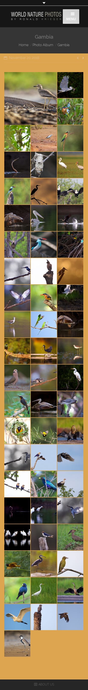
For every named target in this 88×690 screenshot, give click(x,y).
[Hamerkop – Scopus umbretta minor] (70, 537)
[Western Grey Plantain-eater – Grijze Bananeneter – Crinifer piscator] (70, 404)
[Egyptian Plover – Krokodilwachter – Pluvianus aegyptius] (44, 138)
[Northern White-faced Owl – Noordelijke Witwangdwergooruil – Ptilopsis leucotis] (17, 138)
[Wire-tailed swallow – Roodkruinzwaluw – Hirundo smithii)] (44, 537)
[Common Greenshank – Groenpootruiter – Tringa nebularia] (17, 324)
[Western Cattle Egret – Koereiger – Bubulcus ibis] (17, 537)
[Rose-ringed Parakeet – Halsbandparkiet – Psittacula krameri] (44, 324)
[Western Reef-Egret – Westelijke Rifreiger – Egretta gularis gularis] (44, 191)
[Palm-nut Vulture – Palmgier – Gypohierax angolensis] (70, 484)
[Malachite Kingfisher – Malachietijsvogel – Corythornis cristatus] (70, 111)
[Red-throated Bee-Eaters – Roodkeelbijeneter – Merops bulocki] (70, 138)
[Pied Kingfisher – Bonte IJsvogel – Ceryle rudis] (17, 271)
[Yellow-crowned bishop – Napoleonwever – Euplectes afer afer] (44, 431)
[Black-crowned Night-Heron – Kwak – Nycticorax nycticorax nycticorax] (70, 298)
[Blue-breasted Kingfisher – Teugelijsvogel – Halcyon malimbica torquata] (17, 191)
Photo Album (43, 45)
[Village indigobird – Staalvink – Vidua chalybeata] (17, 590)
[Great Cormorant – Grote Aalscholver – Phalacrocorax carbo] (70, 191)
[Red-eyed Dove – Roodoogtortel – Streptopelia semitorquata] (17, 378)
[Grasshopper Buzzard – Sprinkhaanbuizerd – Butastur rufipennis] (44, 617)
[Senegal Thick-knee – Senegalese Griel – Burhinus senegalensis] (30, 98)
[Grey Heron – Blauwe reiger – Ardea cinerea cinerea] (70, 85)
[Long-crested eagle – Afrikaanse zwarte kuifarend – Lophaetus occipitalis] (44, 271)
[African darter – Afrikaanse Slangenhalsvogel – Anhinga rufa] (17, 165)
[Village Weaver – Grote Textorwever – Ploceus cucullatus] (17, 431)
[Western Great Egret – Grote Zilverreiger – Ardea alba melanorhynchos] (70, 378)
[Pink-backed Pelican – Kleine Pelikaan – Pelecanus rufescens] (17, 218)
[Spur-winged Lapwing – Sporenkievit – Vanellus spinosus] (17, 644)
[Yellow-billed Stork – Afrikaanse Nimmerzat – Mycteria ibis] (70, 165)
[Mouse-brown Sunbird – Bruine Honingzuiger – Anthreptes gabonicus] (44, 165)
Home (23, 45)
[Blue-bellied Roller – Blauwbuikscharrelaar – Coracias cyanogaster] (44, 457)
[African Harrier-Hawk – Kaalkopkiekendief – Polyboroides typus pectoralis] (70, 617)
